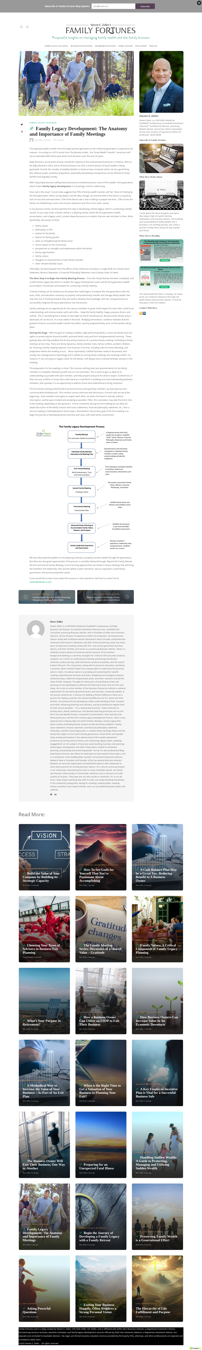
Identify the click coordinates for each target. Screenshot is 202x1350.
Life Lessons (141, 46)
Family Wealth (125, 46)
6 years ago (47, 140)
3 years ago (37, 957)
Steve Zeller (38, 140)
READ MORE (155, 134)
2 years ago (147, 885)
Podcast (153, 46)
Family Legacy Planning (56, 46)
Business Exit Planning (82, 46)
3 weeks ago (35, 885)
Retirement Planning (105, 46)
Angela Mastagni (28, 957)
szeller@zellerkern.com (40, 582)
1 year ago (91, 885)
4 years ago (91, 957)
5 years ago (147, 1029)
